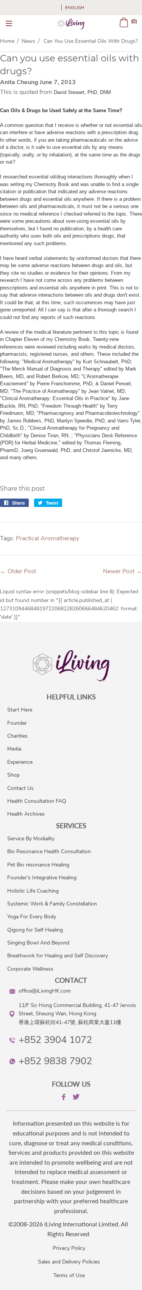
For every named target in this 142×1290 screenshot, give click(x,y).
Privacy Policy (69, 1248)
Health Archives (26, 814)
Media (14, 748)
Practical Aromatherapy (47, 538)
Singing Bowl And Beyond (38, 942)
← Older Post (18, 571)
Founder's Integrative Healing (41, 877)
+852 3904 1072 (55, 1039)
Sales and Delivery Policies (69, 1261)
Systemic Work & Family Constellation (52, 903)
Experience (20, 762)
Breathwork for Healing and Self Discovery (57, 955)
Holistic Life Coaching (33, 890)
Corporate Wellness (30, 969)
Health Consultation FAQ (36, 801)
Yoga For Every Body (31, 916)
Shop (13, 775)
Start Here (19, 709)
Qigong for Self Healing (35, 929)
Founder (17, 723)
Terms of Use (69, 1275)
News (28, 41)
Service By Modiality (31, 838)
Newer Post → (122, 571)
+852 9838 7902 (55, 1061)
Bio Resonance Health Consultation (49, 851)
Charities (17, 736)
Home (7, 41)
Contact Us (20, 788)
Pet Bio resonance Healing (38, 864)
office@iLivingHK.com (45, 990)
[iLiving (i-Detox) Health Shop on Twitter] (75, 1098)
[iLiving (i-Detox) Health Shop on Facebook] (63, 1098)
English (74, 8)
